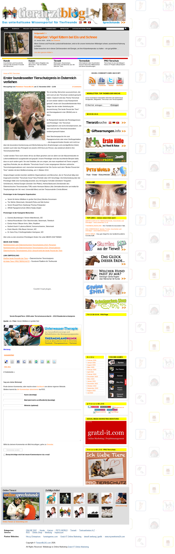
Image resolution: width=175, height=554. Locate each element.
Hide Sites (7, 367)
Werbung (48, 532)
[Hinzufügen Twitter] (55, 364)
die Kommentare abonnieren (27, 389)
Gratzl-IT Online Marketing (70, 537)
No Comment (56, 40)
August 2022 (91, 390)
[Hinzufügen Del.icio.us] (7, 364)
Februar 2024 (91, 374)
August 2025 (91, 365)
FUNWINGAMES (51, 28)
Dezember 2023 (92, 376)
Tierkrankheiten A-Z (87, 530)
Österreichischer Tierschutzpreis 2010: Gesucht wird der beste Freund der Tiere (32, 251)
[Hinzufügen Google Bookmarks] (25, 364)
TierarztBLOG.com (43, 543)
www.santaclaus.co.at (101, 222)
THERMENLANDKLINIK (93, 226)
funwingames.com (50, 537)
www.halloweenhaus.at (101, 230)
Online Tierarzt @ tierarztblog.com (15, 522)
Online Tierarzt (9, 490)
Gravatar (50, 444)
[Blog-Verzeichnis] (93, 407)
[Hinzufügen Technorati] (49, 364)
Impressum (64, 28)
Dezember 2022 (92, 383)
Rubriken (15, 28)
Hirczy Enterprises (33, 537)
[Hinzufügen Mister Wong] (31, 364)
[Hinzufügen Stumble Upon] (37, 364)
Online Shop (37, 532)
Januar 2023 (91, 381)
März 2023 (90, 379)
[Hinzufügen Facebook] (19, 364)
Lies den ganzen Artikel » (43, 52)
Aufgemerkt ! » (40, 33)
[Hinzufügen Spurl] (43, 364)
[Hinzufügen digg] (13, 364)
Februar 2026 (91, 360)
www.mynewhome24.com (115, 537)
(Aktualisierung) (121, 505)
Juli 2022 (90, 393)
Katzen (50, 530)
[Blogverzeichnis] (99, 412)
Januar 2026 (91, 362)
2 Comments (76, 86)
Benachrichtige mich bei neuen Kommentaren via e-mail (27, 455)
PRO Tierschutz (14, 73)
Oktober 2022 (91, 386)
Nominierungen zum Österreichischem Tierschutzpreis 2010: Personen (29, 245)
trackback (40, 387)
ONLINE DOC (31, 530)
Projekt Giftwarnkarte (32, 28)
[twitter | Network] (110, 84)
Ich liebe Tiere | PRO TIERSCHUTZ (16, 261)
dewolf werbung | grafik (93, 537)
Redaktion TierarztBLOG (25, 86)
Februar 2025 (91, 369)
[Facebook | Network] (101, 84)
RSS (28, 532)
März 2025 (90, 367)
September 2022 (92, 388)
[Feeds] (92, 84)
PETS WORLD (62, 530)
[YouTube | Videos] (119, 84)
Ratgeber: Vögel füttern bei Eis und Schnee (65, 37)
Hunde (42, 530)
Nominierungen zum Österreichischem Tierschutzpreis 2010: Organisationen (31, 248)
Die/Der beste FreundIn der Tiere (15, 258)
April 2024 (90, 372)
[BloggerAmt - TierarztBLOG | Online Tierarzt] (118, 407)
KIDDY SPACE (90, 234)
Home (6, 28)
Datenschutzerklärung (81, 28)
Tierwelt (73, 530)
